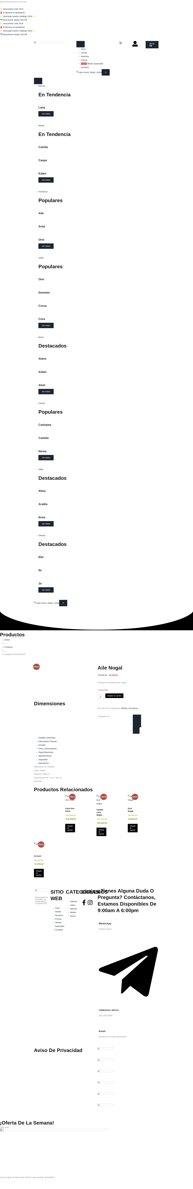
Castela (43, 438)
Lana (41, 107)
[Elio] (41, 550)
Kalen (42, 173)
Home (7, 640)
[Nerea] (41, 444)
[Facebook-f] (84, 902)
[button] (121, 43)
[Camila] (41, 140)
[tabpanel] (96, 767)
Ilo (40, 570)
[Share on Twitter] (137, 724)
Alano (42, 358)
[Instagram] (90, 902)
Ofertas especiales (92, 64)
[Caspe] (41, 153)
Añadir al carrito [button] (70, 828)
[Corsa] (41, 299)
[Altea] (41, 484)
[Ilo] (41, 563)
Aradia (42, 504)
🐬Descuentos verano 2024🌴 (13, 20)
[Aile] (41, 206)
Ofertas (124, 708)
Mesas (41, 125)
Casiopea (44, 424)
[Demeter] (41, 286)
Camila (43, 147)
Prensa (84, 60)
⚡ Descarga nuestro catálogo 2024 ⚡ (17, 16)
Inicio (83, 49)
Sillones (41, 535)
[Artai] (41, 219)
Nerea (42, 451)
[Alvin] (41, 378)
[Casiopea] (41, 418)
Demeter (44, 292)
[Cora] (41, 312)
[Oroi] (41, 233)
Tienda (84, 53)
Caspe (42, 160)
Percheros (43, 192)
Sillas (40, 469)
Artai (41, 226)
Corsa (42, 305)
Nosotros (85, 56)
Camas (41, 403)
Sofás (41, 258)
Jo (40, 583)
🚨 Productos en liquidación (12, 13)
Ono (41, 279)
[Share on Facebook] (137, 718)
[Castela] (41, 431)
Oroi (41, 239)
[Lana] (41, 101)
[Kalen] (41, 167)
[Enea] (41, 510)
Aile (41, 213)
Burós (41, 337)
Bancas (41, 86)
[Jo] (41, 577)
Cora (41, 319)
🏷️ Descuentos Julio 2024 (11, 9)
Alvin (41, 385)
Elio (41, 557)
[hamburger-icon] (80, 44)
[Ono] (41, 272)
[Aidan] (41, 365)
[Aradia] (41, 497)
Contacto (85, 67)
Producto (8, 647)
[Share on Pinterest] (136, 730)
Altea (41, 491)
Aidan (42, 372)
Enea (41, 517)
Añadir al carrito (114, 696)
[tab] (47, 738)
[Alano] (41, 352)
